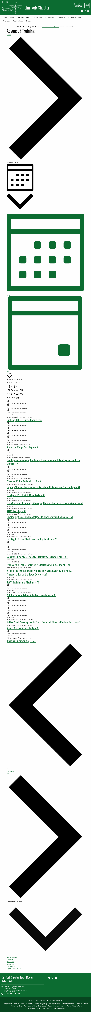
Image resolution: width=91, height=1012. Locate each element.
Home (5, 17)
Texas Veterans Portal (74, 1006)
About (12, 17)
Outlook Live (10, 964)
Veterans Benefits (82, 1004)
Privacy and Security (26, 1004)
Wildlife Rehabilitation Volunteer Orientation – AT (31, 595)
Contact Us (20, 994)
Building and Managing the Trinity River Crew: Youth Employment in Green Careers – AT (43, 462)
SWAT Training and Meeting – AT (23, 582)
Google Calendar (12, 957)
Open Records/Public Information (54, 1008)
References (6, 21)
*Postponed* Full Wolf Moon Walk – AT (26, 495)
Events (9, 35)
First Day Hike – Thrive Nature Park (24, 420)
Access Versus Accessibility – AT (23, 628)
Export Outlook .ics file (14, 969)
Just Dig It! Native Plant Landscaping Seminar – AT (32, 539)
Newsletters (62, 17)
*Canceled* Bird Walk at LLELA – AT (25, 481)
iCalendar (10, 960)
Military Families (16, 1006)
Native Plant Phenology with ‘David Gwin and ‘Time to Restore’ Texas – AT (43, 622)
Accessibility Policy (41, 1004)
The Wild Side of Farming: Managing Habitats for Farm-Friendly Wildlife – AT (45, 503)
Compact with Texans (10, 1004)
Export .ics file (11, 966)
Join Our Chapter (24, 17)
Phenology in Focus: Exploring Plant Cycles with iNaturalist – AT (38, 565)
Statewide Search (68, 1004)
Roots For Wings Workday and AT (23, 447)
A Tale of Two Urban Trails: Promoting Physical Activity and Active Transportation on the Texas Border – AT (39, 572)
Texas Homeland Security (56, 1006)
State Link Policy (54, 1004)
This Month (10, 771)
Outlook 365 (10, 962)
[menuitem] (4, 17)
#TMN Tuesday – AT (16, 511)
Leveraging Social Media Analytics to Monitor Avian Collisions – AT (40, 517)
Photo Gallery (38, 17)
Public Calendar (18, 21)
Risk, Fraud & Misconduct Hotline (35, 1006)
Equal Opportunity (34, 1008)
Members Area (76, 17)
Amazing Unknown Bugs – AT (21, 641)
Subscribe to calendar (15, 901)
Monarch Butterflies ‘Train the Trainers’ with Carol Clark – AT (37, 557)
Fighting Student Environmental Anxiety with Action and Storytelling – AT (43, 487)
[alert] (45, 401)
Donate (28, 21)
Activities (51, 17)
